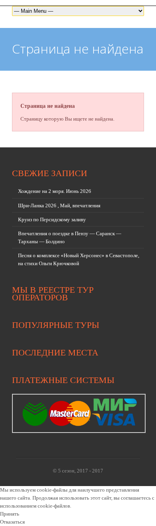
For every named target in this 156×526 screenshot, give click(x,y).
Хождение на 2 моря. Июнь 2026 (54, 191)
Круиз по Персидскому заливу (52, 219)
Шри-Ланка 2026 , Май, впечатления (59, 205)
